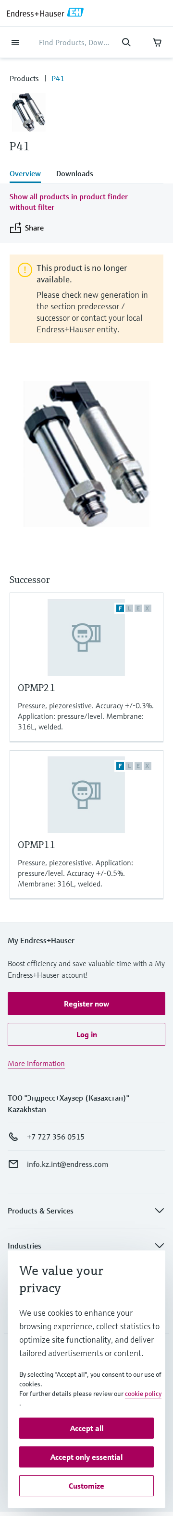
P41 (57, 78)
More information (36, 1063)
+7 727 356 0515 (56, 1136)
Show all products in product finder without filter (69, 202)
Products (24, 78)
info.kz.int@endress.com (67, 1164)
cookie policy (143, 1393)
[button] (86, 1003)
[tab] (29, 174)
